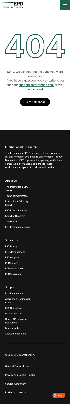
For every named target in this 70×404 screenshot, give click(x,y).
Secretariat (11, 221)
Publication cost (13, 313)
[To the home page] (12, 5)
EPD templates (13, 257)
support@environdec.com (36, 85)
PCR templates (13, 274)
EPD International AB (16, 210)
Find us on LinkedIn (15, 392)
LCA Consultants (13, 308)
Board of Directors (15, 216)
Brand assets (12, 328)
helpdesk (38, 89)
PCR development (15, 268)
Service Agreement (15, 383)
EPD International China (17, 227)
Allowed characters (15, 333)
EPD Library (11, 246)
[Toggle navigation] (65, 5)
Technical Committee (16, 195)
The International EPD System (16, 188)
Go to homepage (35, 102)
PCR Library (11, 263)
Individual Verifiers (15, 293)
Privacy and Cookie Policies (20, 375)
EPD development (15, 252)
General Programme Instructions (16, 321)
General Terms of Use (17, 366)
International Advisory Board (16, 203)
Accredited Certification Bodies (18, 301)
